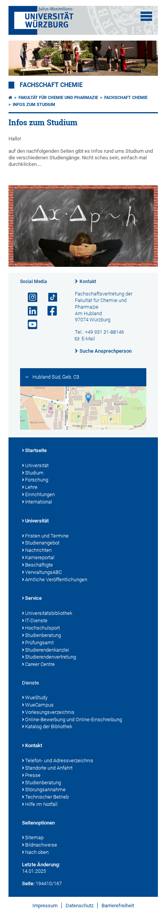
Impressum (45, 905)
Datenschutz (79, 905)
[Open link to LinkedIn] (29, 311)
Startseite (36, 450)
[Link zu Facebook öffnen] (49, 311)
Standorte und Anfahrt (49, 768)
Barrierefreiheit (118, 905)
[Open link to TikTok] (49, 297)
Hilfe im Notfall (41, 804)
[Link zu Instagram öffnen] (29, 297)
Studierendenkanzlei (47, 650)
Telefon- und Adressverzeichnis (59, 760)
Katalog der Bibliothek (48, 726)
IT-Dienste (36, 620)
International (38, 502)
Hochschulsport (42, 628)
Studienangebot (42, 543)
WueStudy (36, 697)
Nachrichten (38, 550)
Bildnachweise (41, 845)
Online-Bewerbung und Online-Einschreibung (73, 719)
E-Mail (88, 338)
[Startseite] (10, 97)
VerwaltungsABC (43, 572)
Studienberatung (43, 635)
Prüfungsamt (39, 642)
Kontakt (88, 281)
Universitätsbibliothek (48, 613)
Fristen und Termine (47, 536)
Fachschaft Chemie (51, 85)
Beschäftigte (39, 565)
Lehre (31, 487)
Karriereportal (39, 557)
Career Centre (40, 664)
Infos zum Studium (34, 104)
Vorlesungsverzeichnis (50, 712)
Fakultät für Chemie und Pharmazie (58, 97)
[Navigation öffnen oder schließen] (146, 16)
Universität (37, 465)
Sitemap (34, 837)
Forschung (36, 480)
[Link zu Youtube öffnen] (29, 324)
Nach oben (37, 852)
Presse (33, 775)
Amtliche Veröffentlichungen (56, 579)
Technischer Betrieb (47, 797)
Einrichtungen (40, 494)
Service (33, 598)
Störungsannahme (45, 789)
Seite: (28, 883)
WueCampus (39, 705)
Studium (34, 473)
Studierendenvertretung (50, 657)
